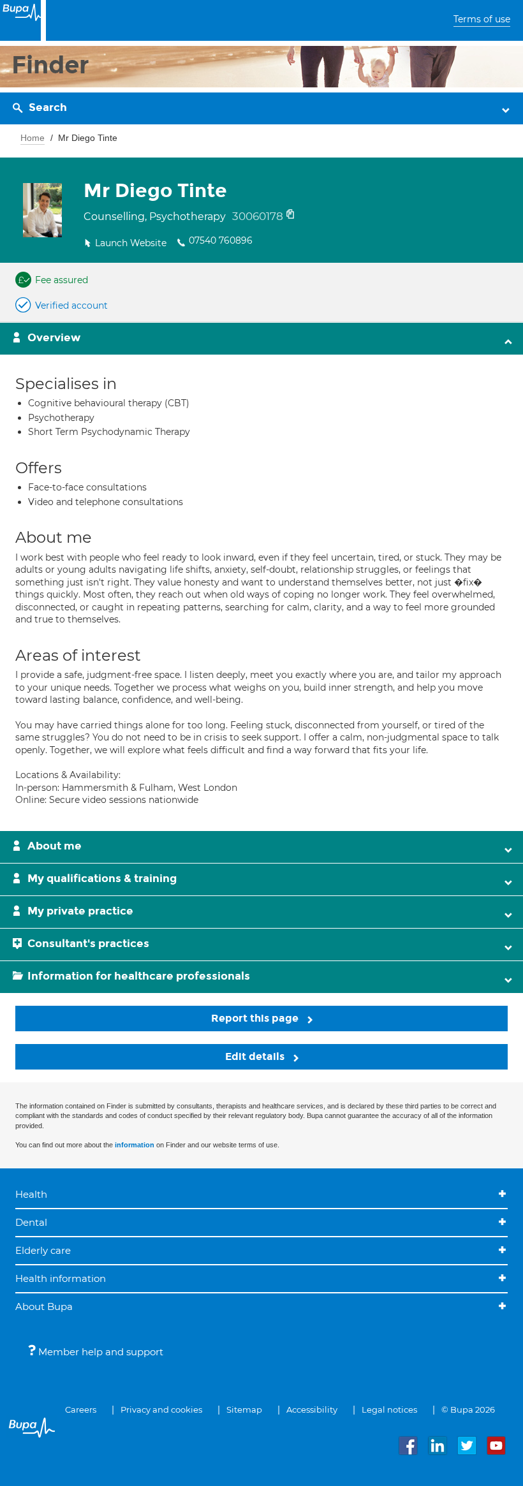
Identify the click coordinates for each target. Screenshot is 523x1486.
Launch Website (130, 243)
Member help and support (99, 1352)
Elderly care (43, 1250)
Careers (80, 1409)
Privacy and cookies (161, 1409)
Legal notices (389, 1409)
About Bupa (44, 1306)
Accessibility (311, 1409)
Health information (60, 1278)
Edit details (256, 1056)
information (134, 1145)
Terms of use (481, 19)
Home (32, 138)
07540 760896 (221, 240)
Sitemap (244, 1409)
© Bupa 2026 (468, 1409)
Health (31, 1194)
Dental (31, 1222)
